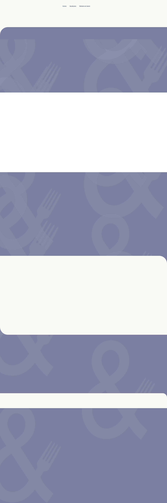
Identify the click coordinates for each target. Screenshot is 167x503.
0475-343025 (29, 205)
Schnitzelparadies (109, 373)
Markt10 (106, 356)
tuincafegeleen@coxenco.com (36, 219)
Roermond (72, 283)
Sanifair (106, 364)
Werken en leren (84, 6)
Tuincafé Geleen (109, 376)
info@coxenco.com (32, 367)
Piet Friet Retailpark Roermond (114, 370)
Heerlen (80, 283)
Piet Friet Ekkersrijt (110, 361)
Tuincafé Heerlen (109, 378)
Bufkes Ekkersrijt (109, 358)
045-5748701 (29, 238)
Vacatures (72, 6)
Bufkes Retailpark (109, 367)
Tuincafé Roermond (110, 381)
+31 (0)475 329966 (31, 360)
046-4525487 (30, 221)
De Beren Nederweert (111, 353)
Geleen (88, 283)
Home (64, 6)
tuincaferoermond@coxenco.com (37, 202)
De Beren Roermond (110, 350)
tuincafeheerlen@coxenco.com (36, 235)
